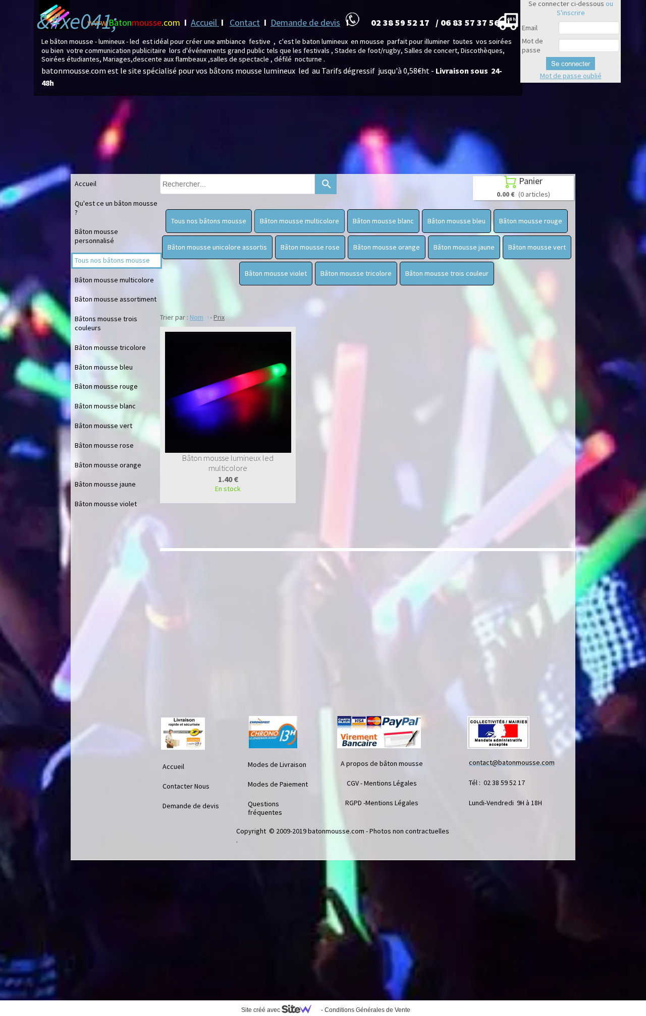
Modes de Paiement (278, 784)
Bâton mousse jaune (105, 484)
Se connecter (570, 63)
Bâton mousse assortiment (115, 299)
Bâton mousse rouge (106, 386)
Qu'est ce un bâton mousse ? (116, 208)
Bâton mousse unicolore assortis (217, 247)
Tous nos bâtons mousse (112, 260)
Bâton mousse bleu (104, 367)
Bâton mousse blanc (105, 405)
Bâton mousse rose (104, 445)
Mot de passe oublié (571, 75)
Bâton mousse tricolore (110, 347)
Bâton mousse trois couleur (447, 273)
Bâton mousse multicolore (114, 279)
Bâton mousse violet (106, 503)
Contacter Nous (186, 786)
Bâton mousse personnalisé (96, 236)
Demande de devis (305, 22)
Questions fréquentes (265, 808)
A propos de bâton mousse (382, 763)
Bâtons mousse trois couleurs (106, 323)
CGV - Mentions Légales (382, 783)
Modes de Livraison (277, 764)
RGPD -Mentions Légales (381, 802)
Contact (245, 22)
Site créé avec (261, 1009)
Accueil (205, 22)
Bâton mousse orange (108, 464)
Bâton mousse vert (103, 425)
